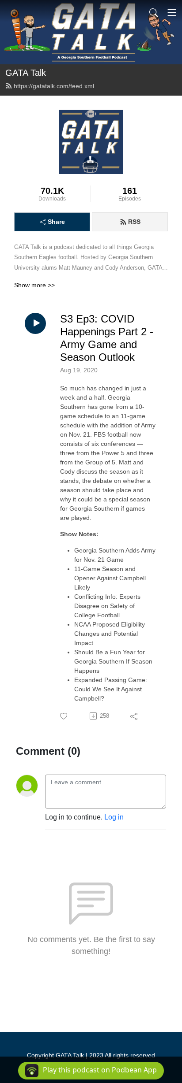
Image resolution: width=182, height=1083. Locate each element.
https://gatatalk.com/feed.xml (54, 85)
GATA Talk (25, 73)
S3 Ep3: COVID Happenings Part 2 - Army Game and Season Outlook (106, 338)
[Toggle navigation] (172, 12)
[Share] (134, 716)
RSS (134, 221)
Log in (114, 817)
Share (56, 221)
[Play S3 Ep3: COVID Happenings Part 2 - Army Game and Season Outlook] (35, 323)
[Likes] (64, 716)
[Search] (154, 12)
